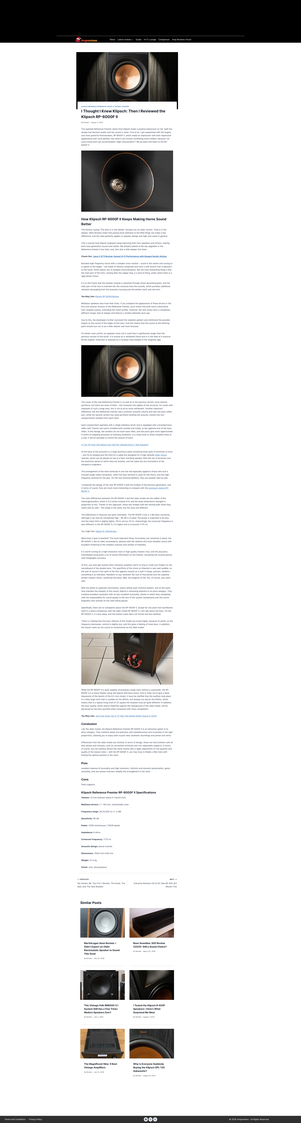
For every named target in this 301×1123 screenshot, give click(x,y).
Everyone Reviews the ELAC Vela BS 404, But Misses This (155, 883)
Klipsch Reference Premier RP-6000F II (97, 106)
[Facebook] (146, 1119)
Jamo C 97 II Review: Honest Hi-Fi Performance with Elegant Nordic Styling (130, 256)
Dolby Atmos (161, 455)
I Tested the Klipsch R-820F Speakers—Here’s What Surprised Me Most (149, 1009)
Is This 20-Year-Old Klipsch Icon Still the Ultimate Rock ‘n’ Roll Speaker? (115, 445)
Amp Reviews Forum (181, 39)
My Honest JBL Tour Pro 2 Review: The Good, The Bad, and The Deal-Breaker (101, 883)
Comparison (164, 39)
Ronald (86, 122)
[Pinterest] (155, 1119)
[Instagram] (150, 1119)
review (118, 106)
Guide (138, 39)
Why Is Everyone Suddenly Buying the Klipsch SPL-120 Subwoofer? (149, 1067)
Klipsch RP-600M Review (107, 296)
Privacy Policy (35, 1119)
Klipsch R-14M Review (106, 531)
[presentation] (102, 923)
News (112, 39)
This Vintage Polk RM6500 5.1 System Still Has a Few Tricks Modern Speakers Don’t (101, 1009)
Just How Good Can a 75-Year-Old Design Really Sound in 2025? (126, 716)
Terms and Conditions (15, 1119)
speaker (125, 106)
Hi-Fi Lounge (150, 39)
